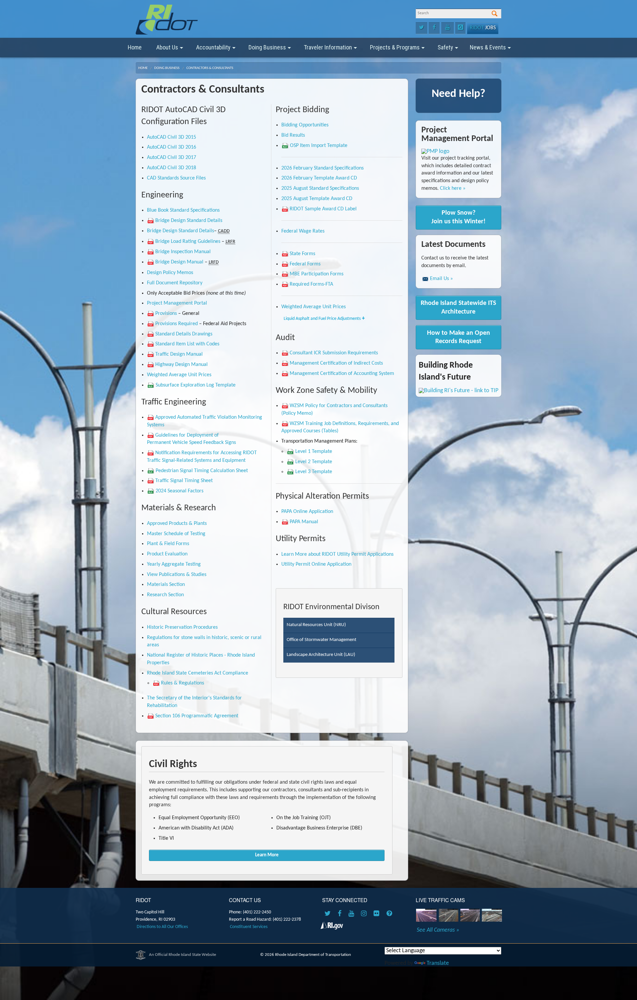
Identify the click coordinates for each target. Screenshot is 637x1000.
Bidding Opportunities (304, 125)
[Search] (494, 14)
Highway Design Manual (181, 364)
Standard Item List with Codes (187, 344)
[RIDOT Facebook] (340, 914)
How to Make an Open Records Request (458, 337)
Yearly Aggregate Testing (174, 564)
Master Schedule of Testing (176, 533)
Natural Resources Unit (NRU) (316, 624)
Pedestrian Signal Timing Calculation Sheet (202, 470)
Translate (438, 963)
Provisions (166, 313)
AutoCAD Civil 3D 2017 (171, 157)
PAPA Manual (304, 522)
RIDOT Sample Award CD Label (323, 209)
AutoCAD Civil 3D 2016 (171, 147)
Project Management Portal (177, 303)
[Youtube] (447, 28)
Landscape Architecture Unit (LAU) (321, 654)
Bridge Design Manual (179, 262)
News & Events (488, 47)
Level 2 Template (313, 461)
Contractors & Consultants (209, 68)
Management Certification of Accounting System (342, 373)
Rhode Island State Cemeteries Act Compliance (197, 673)
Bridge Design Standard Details (188, 220)
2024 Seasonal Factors (179, 491)
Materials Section (166, 584)
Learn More (267, 855)
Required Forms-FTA (311, 284)
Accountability (213, 47)
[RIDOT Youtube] (352, 914)
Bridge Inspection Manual (183, 251)
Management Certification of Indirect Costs (336, 363)
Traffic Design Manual (179, 354)
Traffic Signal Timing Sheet (184, 480)
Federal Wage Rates (302, 231)
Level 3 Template (313, 471)
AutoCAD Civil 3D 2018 (171, 168)
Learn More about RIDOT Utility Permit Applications (337, 554)
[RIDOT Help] (390, 914)
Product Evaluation (167, 554)
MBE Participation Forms (316, 274)
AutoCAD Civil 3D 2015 (171, 137)
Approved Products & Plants (177, 523)
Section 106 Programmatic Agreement (196, 716)
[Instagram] (460, 28)
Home (135, 47)
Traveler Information (328, 47)
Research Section (165, 595)
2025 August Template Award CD (316, 198)
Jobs (482, 28)
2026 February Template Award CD (319, 178)
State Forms (302, 253)
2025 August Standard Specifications (320, 188)
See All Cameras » (438, 930)
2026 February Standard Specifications (322, 168)
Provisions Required (176, 323)
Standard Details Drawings (183, 334)
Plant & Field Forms (168, 543)
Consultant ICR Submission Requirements (334, 353)
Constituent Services (248, 927)
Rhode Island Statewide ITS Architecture (458, 307)
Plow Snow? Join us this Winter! (458, 217)
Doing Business (267, 47)
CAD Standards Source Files (176, 178)
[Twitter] (421, 28)
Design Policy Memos (170, 272)
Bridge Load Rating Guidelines (187, 241)
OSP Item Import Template (318, 145)
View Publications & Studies (176, 574)
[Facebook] (434, 28)
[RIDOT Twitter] (328, 914)
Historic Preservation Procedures (182, 627)
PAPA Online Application (307, 511)
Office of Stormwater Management (321, 639)
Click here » (452, 188)
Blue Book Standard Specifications (183, 210)
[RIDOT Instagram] (365, 914)
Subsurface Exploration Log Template (196, 385)
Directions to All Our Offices (162, 927)
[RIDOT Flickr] (377, 914)
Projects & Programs (395, 47)
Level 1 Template (313, 451)
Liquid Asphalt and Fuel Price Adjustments (322, 318)
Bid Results (293, 135)
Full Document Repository (174, 283)
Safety (445, 47)
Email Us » (441, 278)
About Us (167, 47)
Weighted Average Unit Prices (179, 375)
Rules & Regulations (182, 683)
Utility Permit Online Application (316, 564)
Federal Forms (305, 264)
